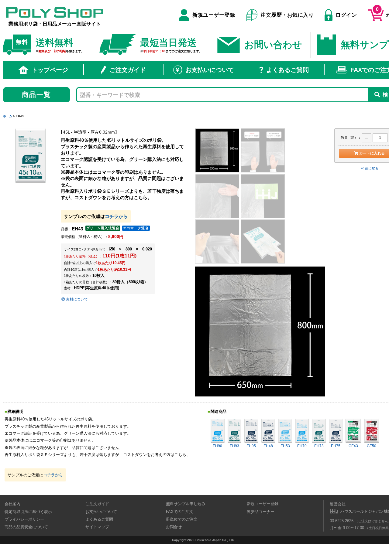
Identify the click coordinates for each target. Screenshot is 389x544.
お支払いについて (209, 69)
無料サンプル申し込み (185, 503)
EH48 (268, 446)
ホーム (7, 116)
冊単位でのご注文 (182, 519)
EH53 (285, 446)
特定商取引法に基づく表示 (28, 511)
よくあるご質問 (287, 69)
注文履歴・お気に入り (287, 15)
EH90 (217, 446)
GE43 (353, 446)
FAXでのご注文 (179, 511)
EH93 (234, 446)
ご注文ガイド (127, 69)
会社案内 (12, 503)
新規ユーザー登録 (213, 15)
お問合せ (174, 527)
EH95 (251, 446)
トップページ (50, 69)
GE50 (371, 446)
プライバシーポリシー (24, 519)
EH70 (302, 446)
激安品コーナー (260, 511)
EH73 (319, 446)
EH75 (335, 446)
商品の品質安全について (26, 527)
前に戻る (371, 168)
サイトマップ (97, 527)
